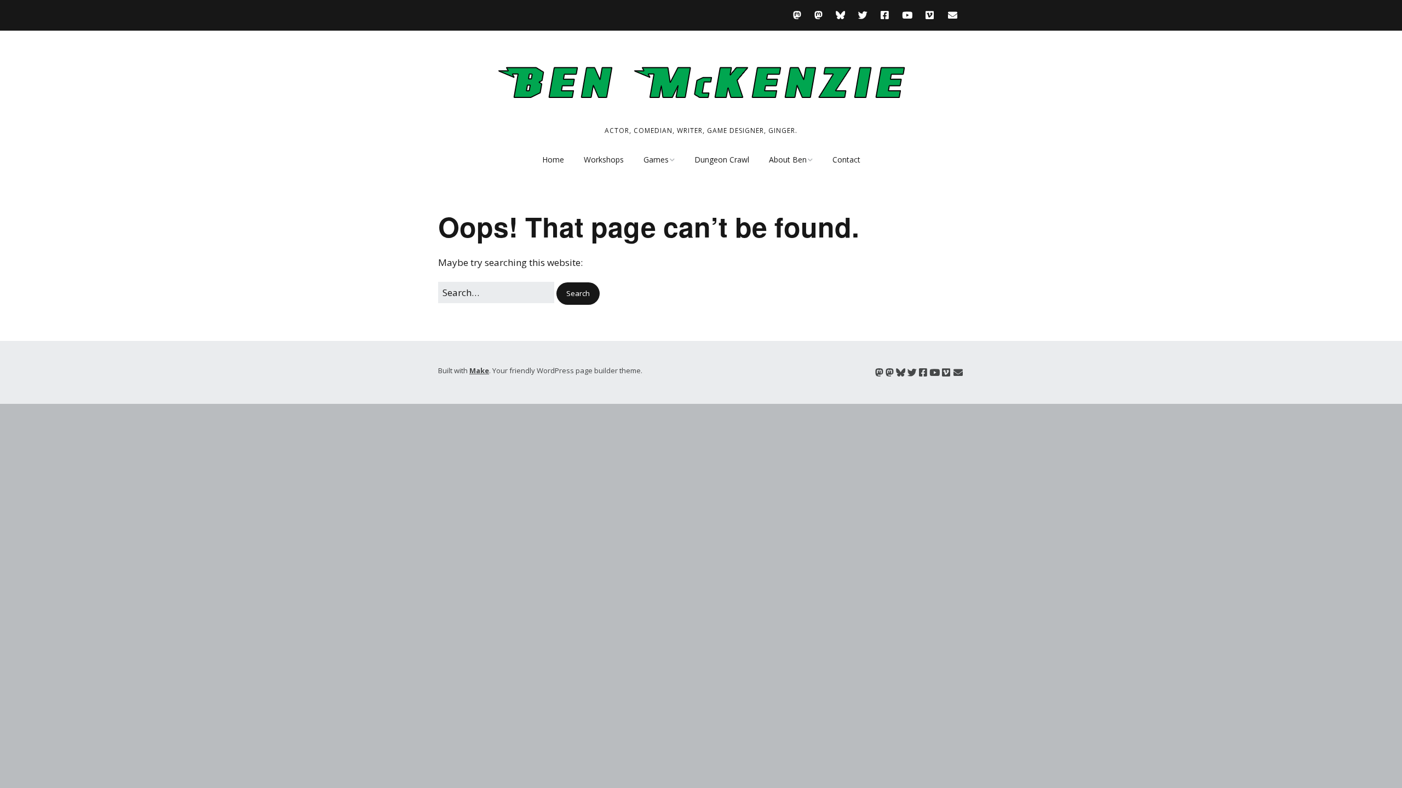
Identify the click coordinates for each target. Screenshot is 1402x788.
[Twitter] (863, 15)
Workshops (604, 159)
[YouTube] (907, 15)
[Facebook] (884, 15)
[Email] (952, 15)
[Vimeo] (929, 15)
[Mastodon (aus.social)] (818, 15)
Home (553, 159)
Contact (846, 159)
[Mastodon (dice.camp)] (800, 15)
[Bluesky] (840, 15)
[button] (578, 293)
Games (656, 159)
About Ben (788, 159)
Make (479, 370)
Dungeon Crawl (721, 159)
